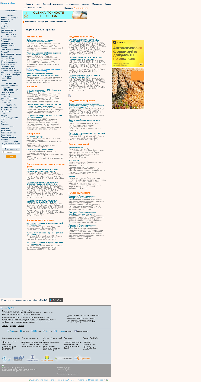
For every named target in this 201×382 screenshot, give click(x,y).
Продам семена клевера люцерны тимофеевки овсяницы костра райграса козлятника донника (86, 105)
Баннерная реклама (71, 341)
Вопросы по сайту (89, 344)
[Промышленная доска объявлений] (19, 358)
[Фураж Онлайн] (47, 357)
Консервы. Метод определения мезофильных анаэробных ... (82, 213)
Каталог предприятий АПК (9, 119)
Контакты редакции (63, 368)
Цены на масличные (9, 62)
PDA (50, 331)
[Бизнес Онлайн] (32, 357)
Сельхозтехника (72, 4)
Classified (67, 348)
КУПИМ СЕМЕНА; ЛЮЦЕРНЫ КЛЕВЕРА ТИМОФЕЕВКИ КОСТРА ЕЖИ (86, 58)
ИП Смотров (74, 160)
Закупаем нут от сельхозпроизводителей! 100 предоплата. (45, 224)
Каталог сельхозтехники (29, 341)
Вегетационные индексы (11, 72)
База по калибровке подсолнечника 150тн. (84, 121)
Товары (108, 4)
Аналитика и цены (11, 338)
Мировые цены (7, 60)
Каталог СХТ (6, 101)
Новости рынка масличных (7, 21)
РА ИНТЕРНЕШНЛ (76, 147)
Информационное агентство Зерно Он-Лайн (17, 311)
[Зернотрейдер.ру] (64, 357)
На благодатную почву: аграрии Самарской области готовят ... (41, 41)
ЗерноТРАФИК (7, 79)
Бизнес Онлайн (82, 331)
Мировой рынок (7, 39)
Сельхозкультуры (49, 341)
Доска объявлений (52, 338)
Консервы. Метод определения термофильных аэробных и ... (82, 226)
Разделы (4, 116)
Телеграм (26, 331)
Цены (38, 4)
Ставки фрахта (7, 77)
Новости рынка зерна (9, 18)
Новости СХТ (6, 94)
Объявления (97, 4)
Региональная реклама (72, 346)
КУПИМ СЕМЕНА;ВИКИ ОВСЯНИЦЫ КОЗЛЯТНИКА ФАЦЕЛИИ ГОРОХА (84, 41)
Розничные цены (9, 66)
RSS (39, 331)
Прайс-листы (6, 135)
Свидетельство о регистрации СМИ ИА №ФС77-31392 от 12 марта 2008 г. (27, 312)
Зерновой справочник (9, 85)
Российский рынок (8, 37)
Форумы (85, 4)
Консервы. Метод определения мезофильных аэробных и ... (82, 197)
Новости (29, 4)
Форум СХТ (5, 96)
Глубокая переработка (10, 70)
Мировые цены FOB (8, 348)
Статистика (5, 103)
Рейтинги (4, 47)
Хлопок (4, 81)
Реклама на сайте (63, 372)
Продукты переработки (51, 342)
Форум (3, 114)
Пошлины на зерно (8, 68)
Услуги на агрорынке (50, 350)
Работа (3, 122)
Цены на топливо (8, 64)
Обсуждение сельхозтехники (31, 342)
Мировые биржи (7, 58)
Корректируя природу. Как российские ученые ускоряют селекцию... (44, 105)
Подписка (69, 8)
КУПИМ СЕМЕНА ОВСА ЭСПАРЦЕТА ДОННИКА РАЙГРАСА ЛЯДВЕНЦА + (42, 183)
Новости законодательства (8, 29)
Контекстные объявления (72, 342)
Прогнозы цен (6, 56)
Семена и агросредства (51, 348)
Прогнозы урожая (8, 45)
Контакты (4, 139)
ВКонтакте (68, 331)
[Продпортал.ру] (82, 357)
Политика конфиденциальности (68, 374)
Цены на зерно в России (11, 54)
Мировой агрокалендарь (11, 75)
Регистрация (87, 341)
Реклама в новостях (71, 344)
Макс (16, 331)
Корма (45, 344)
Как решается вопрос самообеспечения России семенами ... (44, 116)
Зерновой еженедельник (53, 4)
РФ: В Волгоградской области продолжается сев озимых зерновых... (44, 74)
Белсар (72, 177)
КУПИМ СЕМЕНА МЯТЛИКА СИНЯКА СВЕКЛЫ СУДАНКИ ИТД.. (84, 76)
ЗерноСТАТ (6, 342)
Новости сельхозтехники (30, 344)
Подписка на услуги (64, 370)
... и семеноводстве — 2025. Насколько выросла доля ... (44, 91)
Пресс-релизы (6, 32)
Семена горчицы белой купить (40, 150)
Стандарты (5, 88)
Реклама (21, 326)
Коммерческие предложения (31, 346)
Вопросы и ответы (8, 133)
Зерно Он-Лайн (90, 338)
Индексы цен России (9, 346)
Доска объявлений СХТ (10, 99)
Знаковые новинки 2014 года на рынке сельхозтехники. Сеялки (44, 54)
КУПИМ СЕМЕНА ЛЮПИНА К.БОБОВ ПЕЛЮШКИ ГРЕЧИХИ (42, 170)
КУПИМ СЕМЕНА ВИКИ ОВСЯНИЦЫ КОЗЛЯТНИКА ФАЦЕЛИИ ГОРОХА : (42, 201)
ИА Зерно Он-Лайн (89, 348)
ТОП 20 (4, 24)
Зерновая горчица (35, 137)
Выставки (4, 124)
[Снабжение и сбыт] (6, 358)
